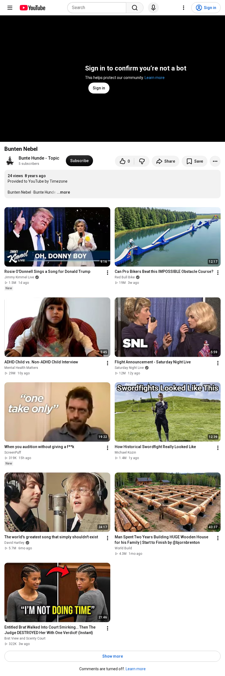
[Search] (135, 7)
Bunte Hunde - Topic (39, 158)
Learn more (155, 77)
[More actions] (215, 161)
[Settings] (183, 7)
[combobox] (98, 7)
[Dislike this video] (142, 161)
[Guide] (10, 7)
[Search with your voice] (153, 7)
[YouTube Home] (32, 7)
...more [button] (63, 192)
